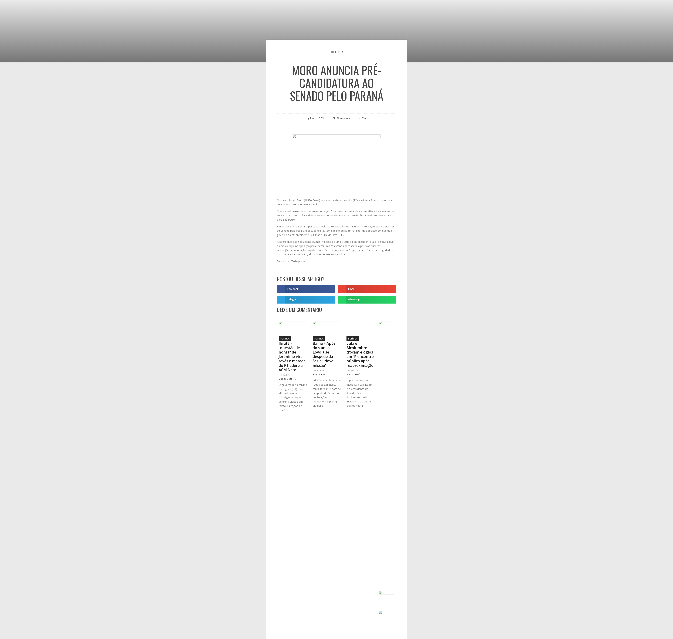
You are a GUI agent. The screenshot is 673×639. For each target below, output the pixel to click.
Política (336, 52)
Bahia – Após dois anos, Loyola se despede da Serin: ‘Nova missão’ (324, 354)
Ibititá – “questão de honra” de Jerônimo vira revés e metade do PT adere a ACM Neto (292, 356)
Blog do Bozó (285, 378)
